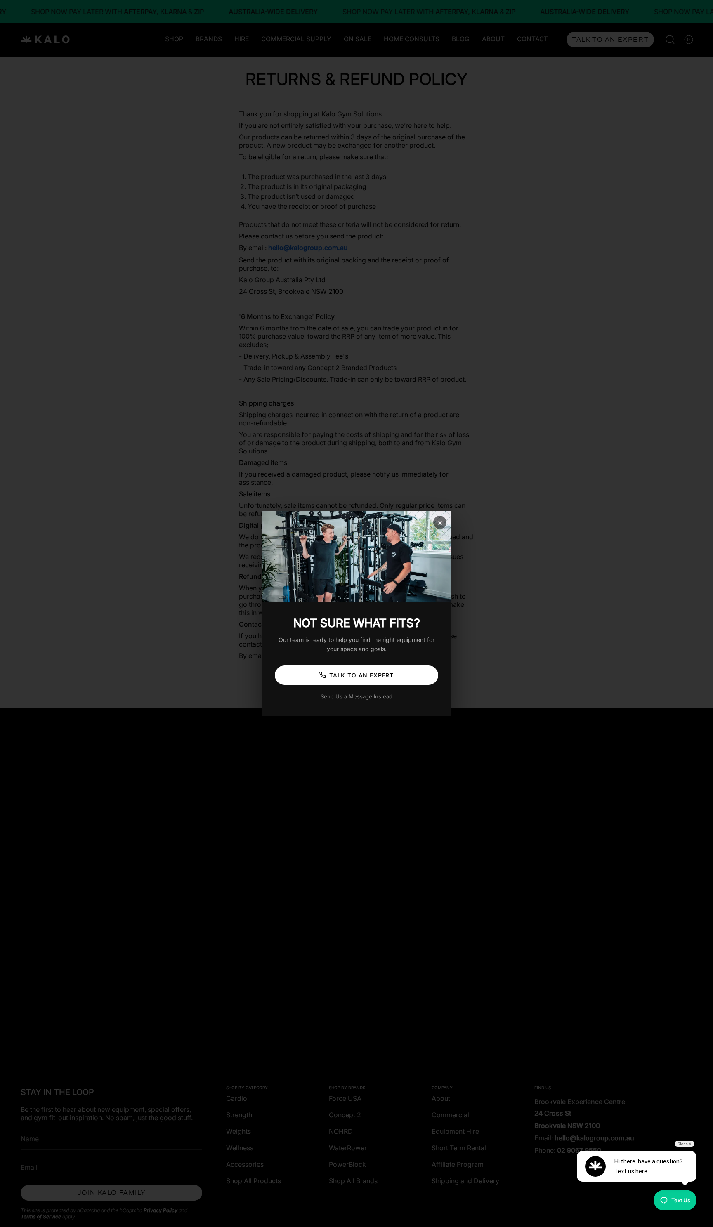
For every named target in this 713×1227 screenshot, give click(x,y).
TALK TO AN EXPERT (361, 675)
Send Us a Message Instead (356, 696)
